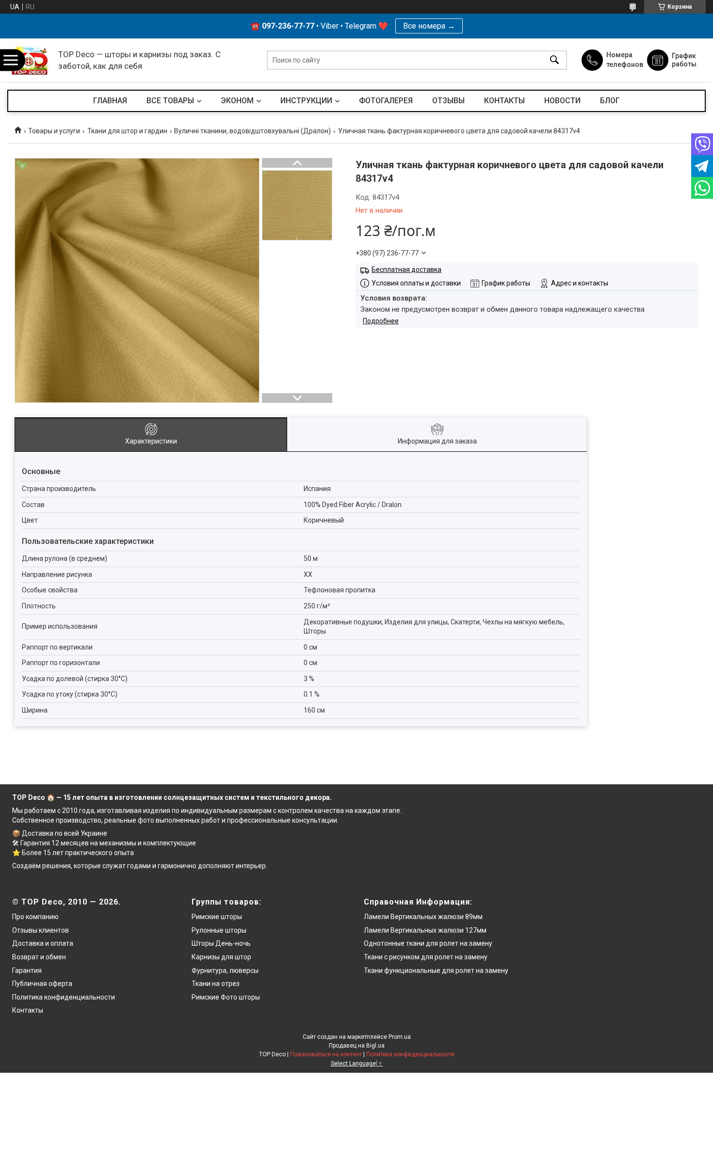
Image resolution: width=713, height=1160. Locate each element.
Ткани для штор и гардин (127, 131)
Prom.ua (400, 1036)
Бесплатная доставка (406, 269)
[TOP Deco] (30, 60)
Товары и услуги (54, 131)
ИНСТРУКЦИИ (306, 100)
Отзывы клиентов (40, 930)
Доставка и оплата (42, 943)
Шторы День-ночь (221, 943)
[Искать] (554, 60)
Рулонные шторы (219, 930)
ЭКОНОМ (237, 100)
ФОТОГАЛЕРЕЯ (386, 100)
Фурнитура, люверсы (225, 970)
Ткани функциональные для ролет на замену (436, 970)
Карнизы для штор (221, 957)
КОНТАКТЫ (504, 100)
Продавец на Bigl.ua (357, 1045)
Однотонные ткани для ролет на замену (428, 943)
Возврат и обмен (39, 957)
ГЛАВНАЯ (110, 100)
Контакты (27, 1010)
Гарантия (27, 970)
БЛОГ (610, 100)
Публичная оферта (42, 983)
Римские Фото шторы (226, 997)
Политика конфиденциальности (63, 997)
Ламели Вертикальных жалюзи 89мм (423, 917)
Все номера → (429, 26)
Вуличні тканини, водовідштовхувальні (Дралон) (252, 131)
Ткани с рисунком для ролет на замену (425, 957)
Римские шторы (217, 917)
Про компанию (35, 917)
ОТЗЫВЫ (448, 100)
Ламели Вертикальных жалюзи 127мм (425, 930)
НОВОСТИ (562, 100)
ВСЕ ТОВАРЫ (170, 100)
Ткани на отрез (216, 983)
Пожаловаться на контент (326, 1054)
